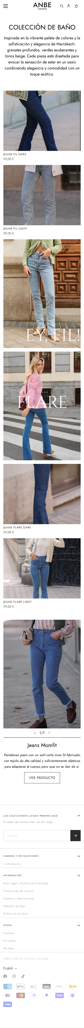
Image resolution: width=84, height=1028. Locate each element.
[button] (76, 6)
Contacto (9, 933)
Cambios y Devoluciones (18, 899)
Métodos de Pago (14, 906)
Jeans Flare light (17, 602)
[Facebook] (5, 976)
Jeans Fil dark (14, 154)
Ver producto (42, 777)
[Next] (49, 732)
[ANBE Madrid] (42, 6)
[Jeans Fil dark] (42, 121)
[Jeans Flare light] (42, 568)
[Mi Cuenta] (68, 6)
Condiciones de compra (18, 891)
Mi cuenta (9, 941)
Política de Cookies (15, 914)
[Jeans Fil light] (42, 195)
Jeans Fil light (15, 228)
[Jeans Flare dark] (42, 494)
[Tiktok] (23, 976)
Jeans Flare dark (17, 527)
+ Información (12, 864)
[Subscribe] (75, 835)
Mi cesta (8, 948)
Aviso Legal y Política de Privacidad (25, 883)
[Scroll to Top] (75, 1004)
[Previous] (35, 732)
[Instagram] (14, 976)
